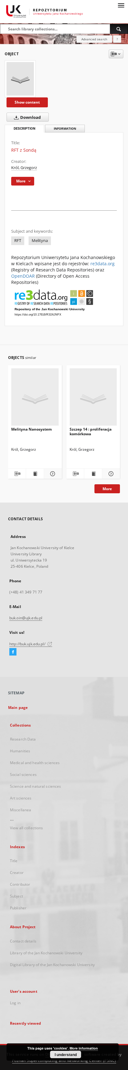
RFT (17, 240)
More (107, 488)
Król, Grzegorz (24, 167)
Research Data (23, 739)
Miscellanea (20, 810)
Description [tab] (24, 129)
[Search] (119, 29)
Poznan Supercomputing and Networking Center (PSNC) (64, 1060)
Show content (27, 102)
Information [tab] (65, 129)
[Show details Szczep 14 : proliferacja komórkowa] (110, 474)
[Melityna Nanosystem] (34, 399)
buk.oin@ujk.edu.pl (25, 617)
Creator (17, 872)
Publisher (18, 908)
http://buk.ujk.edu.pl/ (27, 644)
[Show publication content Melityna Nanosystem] (35, 474)
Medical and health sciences (35, 762)
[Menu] (120, 5)
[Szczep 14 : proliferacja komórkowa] (93, 399)
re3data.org (102, 263)
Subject (16, 896)
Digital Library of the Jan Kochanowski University (52, 964)
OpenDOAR (23, 276)
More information (84, 1048)
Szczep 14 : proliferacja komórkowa (91, 431)
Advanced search (94, 39)
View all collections (26, 827)
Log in (15, 1002)
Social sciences (23, 774)
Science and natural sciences (35, 786)
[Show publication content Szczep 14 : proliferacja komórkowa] (93, 474)
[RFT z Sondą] (20, 79)
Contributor (20, 884)
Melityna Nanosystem (31, 429)
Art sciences (20, 798)
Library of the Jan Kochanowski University (46, 953)
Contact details (23, 941)
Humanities (20, 751)
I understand (66, 1054)
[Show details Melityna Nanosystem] (52, 474)
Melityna (40, 240)
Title (14, 860)
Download (30, 117)
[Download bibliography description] (17, 474)
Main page (18, 707)
